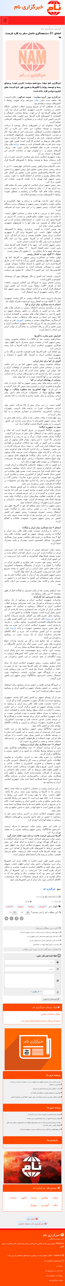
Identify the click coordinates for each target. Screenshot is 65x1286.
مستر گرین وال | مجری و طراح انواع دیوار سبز (40, 1020)
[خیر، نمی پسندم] (14, 912)
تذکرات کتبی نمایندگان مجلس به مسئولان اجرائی (44, 940)
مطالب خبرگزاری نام (56, 1280)
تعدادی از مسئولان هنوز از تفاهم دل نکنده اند (46, 1092)
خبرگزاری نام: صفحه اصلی (31, 1224)
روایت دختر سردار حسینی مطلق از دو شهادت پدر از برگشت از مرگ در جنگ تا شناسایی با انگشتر (35, 1083)
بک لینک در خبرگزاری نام (54, 1270)
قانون (24, 1197)
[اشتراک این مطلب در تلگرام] (21, 918)
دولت (36, 100)
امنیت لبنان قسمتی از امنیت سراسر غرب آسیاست (44, 1114)
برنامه (16, 144)
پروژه (48, 619)
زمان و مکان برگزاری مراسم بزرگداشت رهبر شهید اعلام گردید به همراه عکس (36, 1097)
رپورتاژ (33, 1205)
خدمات (13, 628)
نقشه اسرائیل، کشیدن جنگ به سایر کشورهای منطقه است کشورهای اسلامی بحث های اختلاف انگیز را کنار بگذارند (34, 1124)
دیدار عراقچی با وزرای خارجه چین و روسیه (47, 1088)
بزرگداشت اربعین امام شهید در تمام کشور (46, 944)
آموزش (19, 320)
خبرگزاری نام (28, 7)
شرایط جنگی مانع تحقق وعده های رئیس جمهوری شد (43, 936)
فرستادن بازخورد (50, 999)
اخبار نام (31, 1219)
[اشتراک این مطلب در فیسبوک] (16, 918)
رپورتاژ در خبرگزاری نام (54, 1275)
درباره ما (60, 1266)
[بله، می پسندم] (27, 912)
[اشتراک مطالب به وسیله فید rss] (6, 918)
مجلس (44, 1197)
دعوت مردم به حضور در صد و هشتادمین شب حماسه (44, 1118)
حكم (55, 1205)
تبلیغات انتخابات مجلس (50, 1014)
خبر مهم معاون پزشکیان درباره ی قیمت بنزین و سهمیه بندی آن (40, 932)
